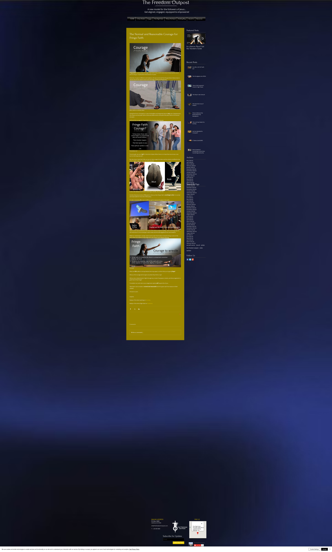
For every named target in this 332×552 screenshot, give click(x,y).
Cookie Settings (314, 549)
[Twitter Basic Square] (190, 260)
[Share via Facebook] (130, 309)
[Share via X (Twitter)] (134, 309)
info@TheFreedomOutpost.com (159, 526)
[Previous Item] (189, 38)
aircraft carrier (191, 245)
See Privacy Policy (134, 549)
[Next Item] (203, 38)
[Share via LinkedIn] (139, 309)
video (201, 248)
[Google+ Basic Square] (193, 260)
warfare (189, 250)
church (198, 245)
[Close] (330, 549)
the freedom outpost (193, 248)
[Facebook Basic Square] (188, 260)
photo (203, 245)
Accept (324, 549)
